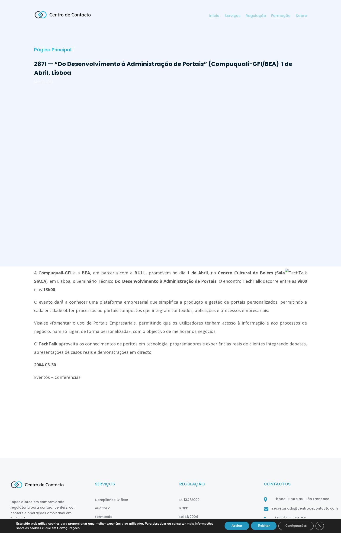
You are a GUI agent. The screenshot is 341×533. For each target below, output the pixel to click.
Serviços (233, 16)
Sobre (301, 16)
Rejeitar (264, 525)
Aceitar (237, 525)
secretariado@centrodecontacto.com (305, 508)
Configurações (296, 525)
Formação (281, 16)
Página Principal (52, 49)
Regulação (256, 16)
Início (214, 16)
